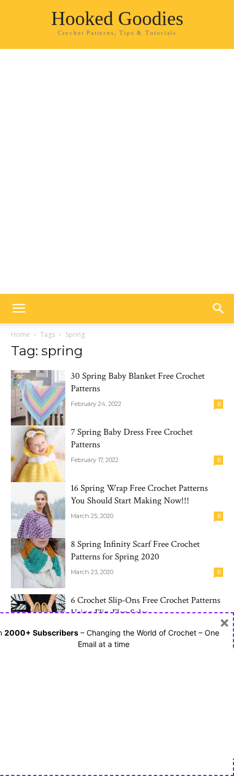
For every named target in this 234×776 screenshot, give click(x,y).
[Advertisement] (117, 171)
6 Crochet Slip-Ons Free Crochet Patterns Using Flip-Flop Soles (145, 606)
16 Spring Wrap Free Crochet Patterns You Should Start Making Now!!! (139, 494)
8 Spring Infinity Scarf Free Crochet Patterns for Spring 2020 (135, 550)
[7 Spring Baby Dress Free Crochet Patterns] (38, 467)
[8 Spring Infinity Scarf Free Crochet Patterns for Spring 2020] (38, 563)
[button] (18, 308)
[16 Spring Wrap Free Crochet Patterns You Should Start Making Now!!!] (38, 523)
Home (20, 334)
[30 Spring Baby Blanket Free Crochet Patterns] (38, 398)
